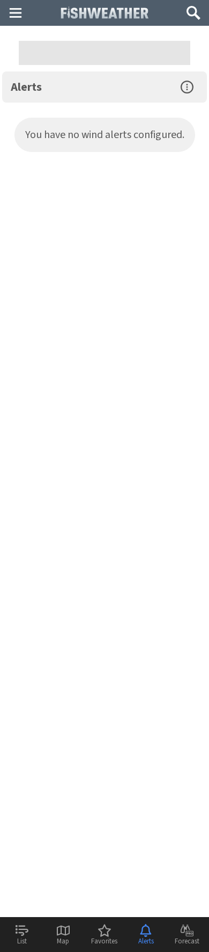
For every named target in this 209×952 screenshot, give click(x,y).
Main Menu (15, 12)
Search (193, 9)
